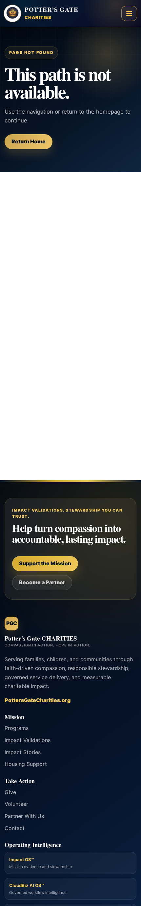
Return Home (28, 141)
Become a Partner (42, 582)
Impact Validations (27, 740)
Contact (15, 828)
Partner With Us (24, 816)
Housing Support (26, 764)
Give (10, 792)
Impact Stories (23, 752)
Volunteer (16, 804)
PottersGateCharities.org (37, 700)
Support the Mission (45, 563)
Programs (17, 728)
